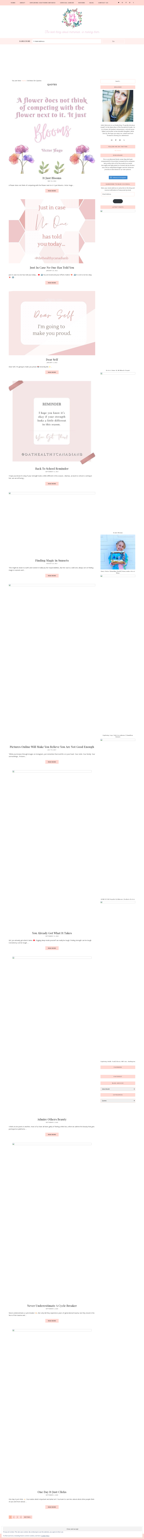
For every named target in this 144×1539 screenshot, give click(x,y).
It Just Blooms (52, 178)
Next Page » (27, 1517)
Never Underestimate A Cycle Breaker (52, 1305)
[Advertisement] (72, 60)
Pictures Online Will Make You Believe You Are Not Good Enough (52, 747)
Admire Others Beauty (52, 1119)
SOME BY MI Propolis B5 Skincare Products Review (118, 899)
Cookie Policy (45, 1536)
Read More (52, 191)
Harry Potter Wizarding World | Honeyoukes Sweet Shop (118, 572)
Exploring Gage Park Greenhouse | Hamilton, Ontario (118, 736)
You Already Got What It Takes (52, 933)
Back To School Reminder (52, 468)
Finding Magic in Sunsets (52, 560)
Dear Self (52, 359)
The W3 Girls (72, 21)
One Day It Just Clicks (52, 1492)
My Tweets (118, 150)
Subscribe (118, 201)
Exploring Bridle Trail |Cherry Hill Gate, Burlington (118, 1061)
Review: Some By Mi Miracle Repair (118, 370)
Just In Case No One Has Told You (52, 267)
